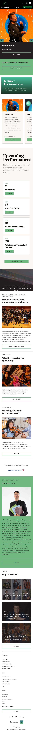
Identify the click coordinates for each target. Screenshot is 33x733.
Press (3, 703)
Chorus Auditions (7, 699)
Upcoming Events (5, 7)
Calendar (5, 659)
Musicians (5, 694)
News (3, 701)
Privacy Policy (16, 727)
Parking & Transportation (9, 679)
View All (16, 646)
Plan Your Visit (16, 7)
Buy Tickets (28, 7)
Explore (16, 453)
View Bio (16, 562)
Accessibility (6, 684)
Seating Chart (6, 681)
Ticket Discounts (7, 664)
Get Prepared (16, 399)
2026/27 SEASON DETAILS (16, 68)
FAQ (3, 686)
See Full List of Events (16, 261)
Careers (4, 696)
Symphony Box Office (8, 666)
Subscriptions (6, 661)
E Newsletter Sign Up (8, 706)
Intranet (16, 711)
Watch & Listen (6, 668)
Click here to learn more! (16, 346)
